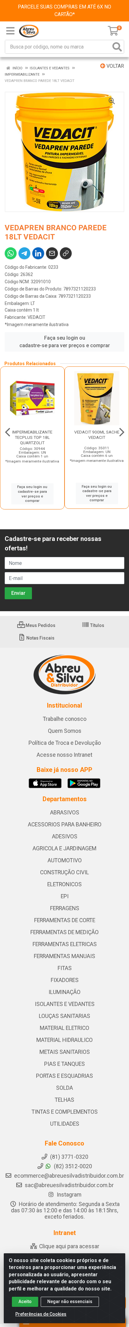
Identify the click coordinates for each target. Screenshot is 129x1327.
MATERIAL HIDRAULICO (64, 1040)
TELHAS (64, 1100)
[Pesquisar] (117, 46)
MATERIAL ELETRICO (64, 1028)
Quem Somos (64, 731)
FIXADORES (65, 980)
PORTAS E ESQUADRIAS (64, 1076)
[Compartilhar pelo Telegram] (24, 253)
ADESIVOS (64, 836)
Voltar (114, 66)
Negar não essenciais (69, 1301)
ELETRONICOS (64, 884)
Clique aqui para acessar (68, 1246)
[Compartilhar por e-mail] (52, 253)
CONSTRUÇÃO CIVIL (64, 872)
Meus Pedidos (40, 625)
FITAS (65, 968)
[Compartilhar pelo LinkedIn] (38, 253)
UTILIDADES (64, 1124)
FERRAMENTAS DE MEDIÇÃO (64, 932)
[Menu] (10, 31)
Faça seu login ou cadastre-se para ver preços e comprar (64, 341)
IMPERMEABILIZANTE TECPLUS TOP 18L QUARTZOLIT (32, 437)
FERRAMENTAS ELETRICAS (65, 944)
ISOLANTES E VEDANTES (65, 1004)
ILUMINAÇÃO (64, 992)
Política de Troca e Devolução (64, 743)
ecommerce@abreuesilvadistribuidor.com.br (69, 1176)
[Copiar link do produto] (66, 253)
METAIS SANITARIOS (64, 1052)
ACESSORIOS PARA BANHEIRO (64, 824)
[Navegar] (7, 432)
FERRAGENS (64, 908)
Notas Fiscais (39, 638)
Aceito (25, 1301)
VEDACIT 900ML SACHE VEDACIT (96, 434)
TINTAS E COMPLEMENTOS (65, 1112)
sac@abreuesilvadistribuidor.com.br (69, 1185)
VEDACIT (36, 317)
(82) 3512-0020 (72, 1166)
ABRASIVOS (64, 812)
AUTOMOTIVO (65, 860)
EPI (65, 896)
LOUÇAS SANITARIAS (64, 1016)
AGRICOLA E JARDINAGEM (64, 848)
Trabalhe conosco (64, 719)
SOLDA (64, 1088)
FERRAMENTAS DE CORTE (64, 920)
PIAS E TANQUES (64, 1064)
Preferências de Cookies (40, 1314)
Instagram (68, 1195)
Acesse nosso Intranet (64, 755)
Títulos (96, 625)
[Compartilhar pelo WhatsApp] (11, 253)
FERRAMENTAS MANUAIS (64, 956)
